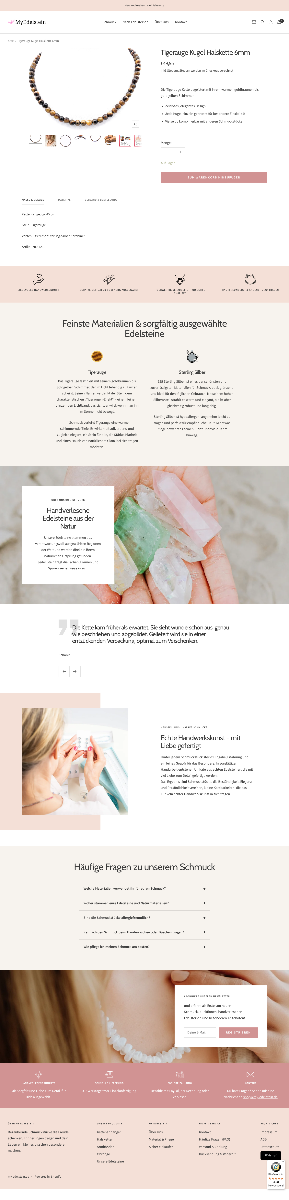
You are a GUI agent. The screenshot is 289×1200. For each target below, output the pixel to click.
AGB (263, 1139)
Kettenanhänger (109, 1132)
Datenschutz (269, 1146)
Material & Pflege (161, 1139)
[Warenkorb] (279, 22)
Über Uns (162, 22)
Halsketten (105, 1139)
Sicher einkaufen (161, 1146)
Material (64, 200)
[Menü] (282, 1162)
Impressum (268, 1132)
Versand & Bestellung (101, 200)
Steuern (184, 70)
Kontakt (181, 22)
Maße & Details (33, 200)
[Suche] (262, 22)
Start (11, 41)
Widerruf (270, 1155)
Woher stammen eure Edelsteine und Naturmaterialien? (126, 903)
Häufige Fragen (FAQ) (214, 1139)
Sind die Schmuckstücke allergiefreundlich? (117, 917)
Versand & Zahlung (213, 1146)
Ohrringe (103, 1154)
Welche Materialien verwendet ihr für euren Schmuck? (125, 888)
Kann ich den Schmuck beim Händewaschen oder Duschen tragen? (134, 932)
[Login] (270, 22)
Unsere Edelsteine (110, 1161)
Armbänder (105, 1146)
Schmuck (109, 22)
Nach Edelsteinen (135, 22)
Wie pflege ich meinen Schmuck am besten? (117, 946)
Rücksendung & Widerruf (217, 1154)
